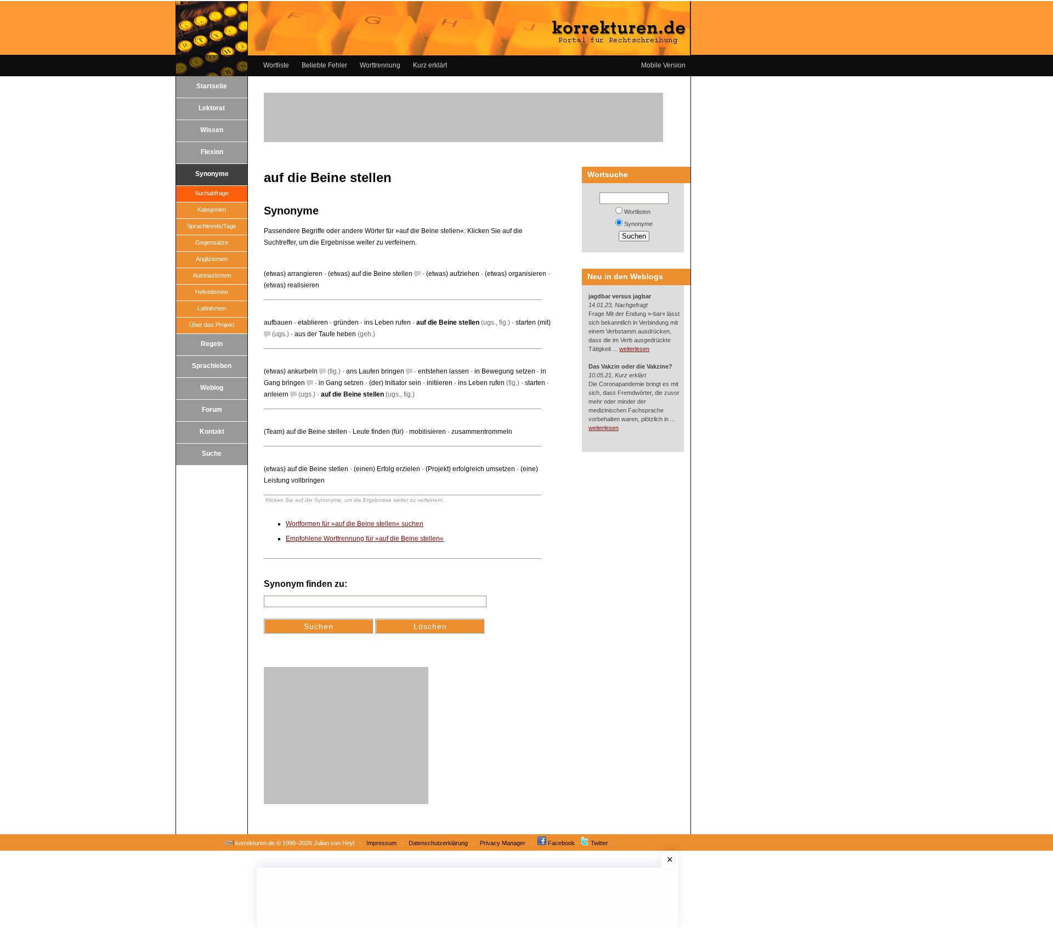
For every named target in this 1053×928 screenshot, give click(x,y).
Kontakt (212, 431)
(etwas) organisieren (515, 274)
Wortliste (276, 65)
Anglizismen (212, 259)
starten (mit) (533, 322)
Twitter (599, 843)
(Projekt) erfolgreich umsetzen (470, 469)
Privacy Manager (502, 843)
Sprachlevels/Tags (211, 226)
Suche (212, 453)
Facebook (561, 843)
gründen (346, 322)
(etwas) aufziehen (452, 274)
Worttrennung (380, 65)
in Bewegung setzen (504, 371)
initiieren (439, 383)
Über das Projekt (211, 324)
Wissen (211, 130)
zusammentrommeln (481, 431)
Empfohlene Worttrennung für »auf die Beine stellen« (365, 538)
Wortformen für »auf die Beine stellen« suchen (354, 524)
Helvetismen (211, 291)
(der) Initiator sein (395, 383)
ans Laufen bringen (375, 371)
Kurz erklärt (430, 65)
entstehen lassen (443, 371)
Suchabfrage (212, 193)
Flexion (212, 152)
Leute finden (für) (378, 431)
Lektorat (212, 108)
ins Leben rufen (387, 322)
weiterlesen (634, 349)
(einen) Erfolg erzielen (387, 469)
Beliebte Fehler (324, 65)
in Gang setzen (341, 383)
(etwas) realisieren (291, 285)
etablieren (313, 322)
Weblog (211, 388)
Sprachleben (211, 366)
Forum (212, 410)
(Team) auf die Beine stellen (305, 431)
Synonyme (212, 174)
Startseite (211, 86)
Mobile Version (663, 65)
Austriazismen (212, 275)
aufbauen (278, 322)
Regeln (212, 344)
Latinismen (211, 308)
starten (535, 383)
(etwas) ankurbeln (291, 371)
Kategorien (211, 209)
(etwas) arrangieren (293, 274)
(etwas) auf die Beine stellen (370, 274)
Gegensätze (211, 242)
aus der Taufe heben (325, 334)
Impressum (381, 843)
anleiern (276, 394)
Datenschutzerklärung (438, 843)
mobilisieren (427, 431)
